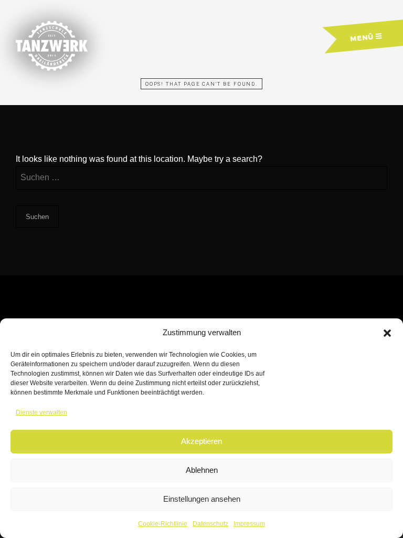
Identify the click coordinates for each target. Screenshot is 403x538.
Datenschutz (210, 523)
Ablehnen (202, 469)
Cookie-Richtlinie (162, 523)
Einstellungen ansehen (201, 498)
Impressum (249, 523)
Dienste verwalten (41, 412)
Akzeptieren (201, 441)
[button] (387, 333)
